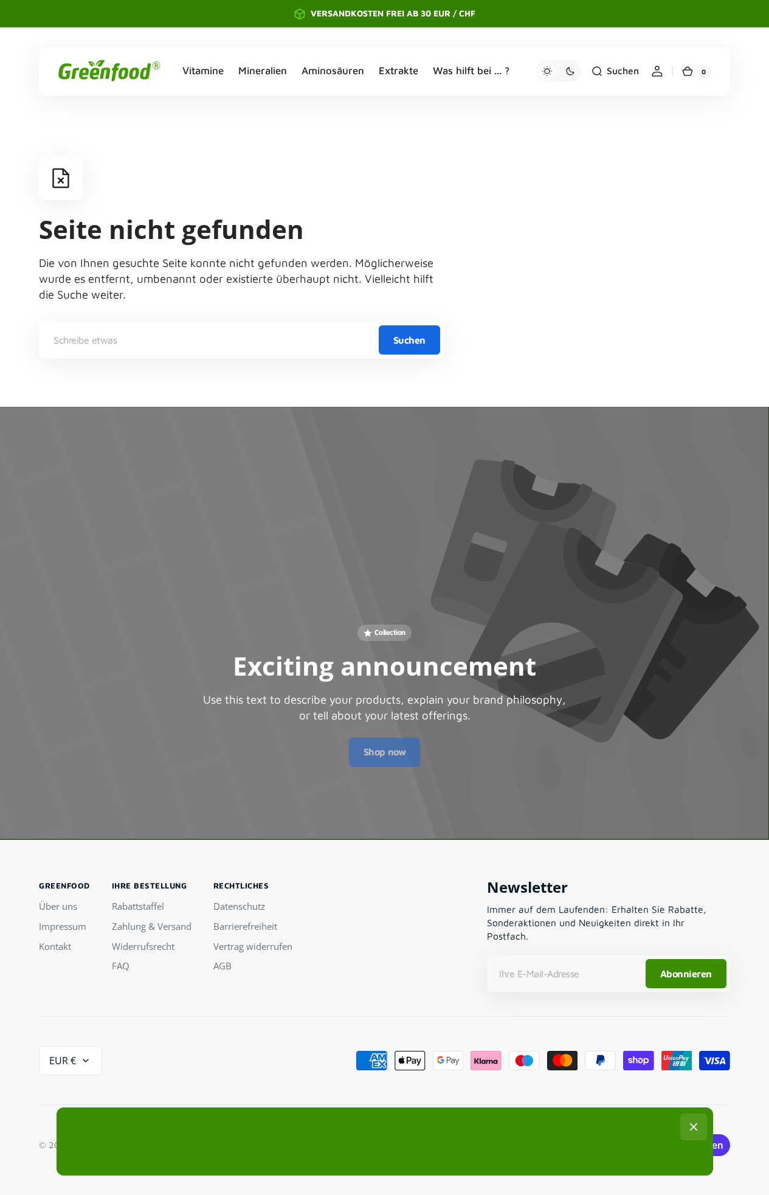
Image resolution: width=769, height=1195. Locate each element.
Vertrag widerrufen (252, 946)
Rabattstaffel (138, 906)
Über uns (58, 906)
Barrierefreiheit (245, 926)
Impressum (62, 926)
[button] (615, 71)
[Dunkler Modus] (558, 71)
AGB (222, 966)
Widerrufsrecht (143, 946)
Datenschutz (239, 906)
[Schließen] (693, 1127)
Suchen (409, 339)
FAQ (120, 966)
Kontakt (55, 946)
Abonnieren (686, 973)
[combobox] (241, 340)
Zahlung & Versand (151, 926)
